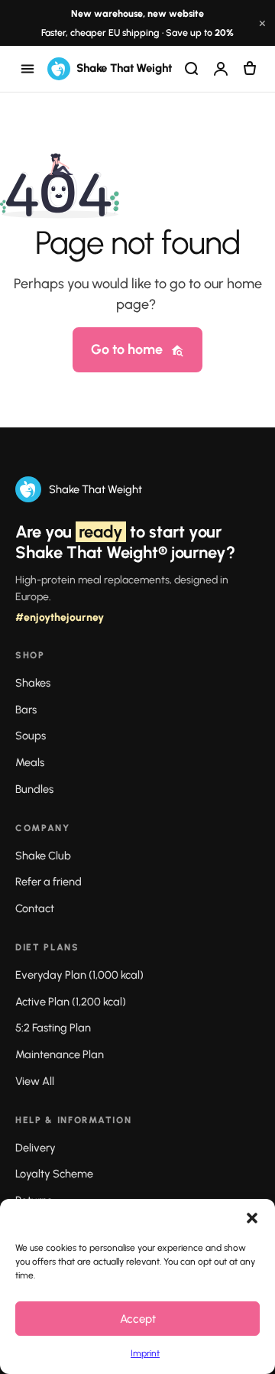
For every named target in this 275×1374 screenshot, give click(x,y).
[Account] (221, 69)
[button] (252, 1218)
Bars (26, 709)
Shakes (32, 683)
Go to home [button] (127, 349)
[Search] (192, 69)
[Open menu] (27, 69)
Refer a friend (48, 881)
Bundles (34, 789)
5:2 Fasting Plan (53, 1028)
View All (34, 1081)
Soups (30, 735)
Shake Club (43, 855)
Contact (34, 908)
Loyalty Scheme (54, 1174)
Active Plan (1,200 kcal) (70, 1002)
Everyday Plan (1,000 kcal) (79, 975)
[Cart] (250, 69)
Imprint (145, 1353)
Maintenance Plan (59, 1054)
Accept (138, 1319)
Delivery (35, 1148)
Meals (29, 762)
